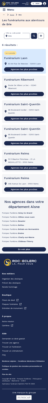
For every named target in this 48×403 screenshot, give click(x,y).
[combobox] (18, 36)
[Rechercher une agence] (34, 36)
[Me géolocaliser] (41, 36)
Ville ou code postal (13, 33)
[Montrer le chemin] (3, 15)
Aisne (12, 15)
